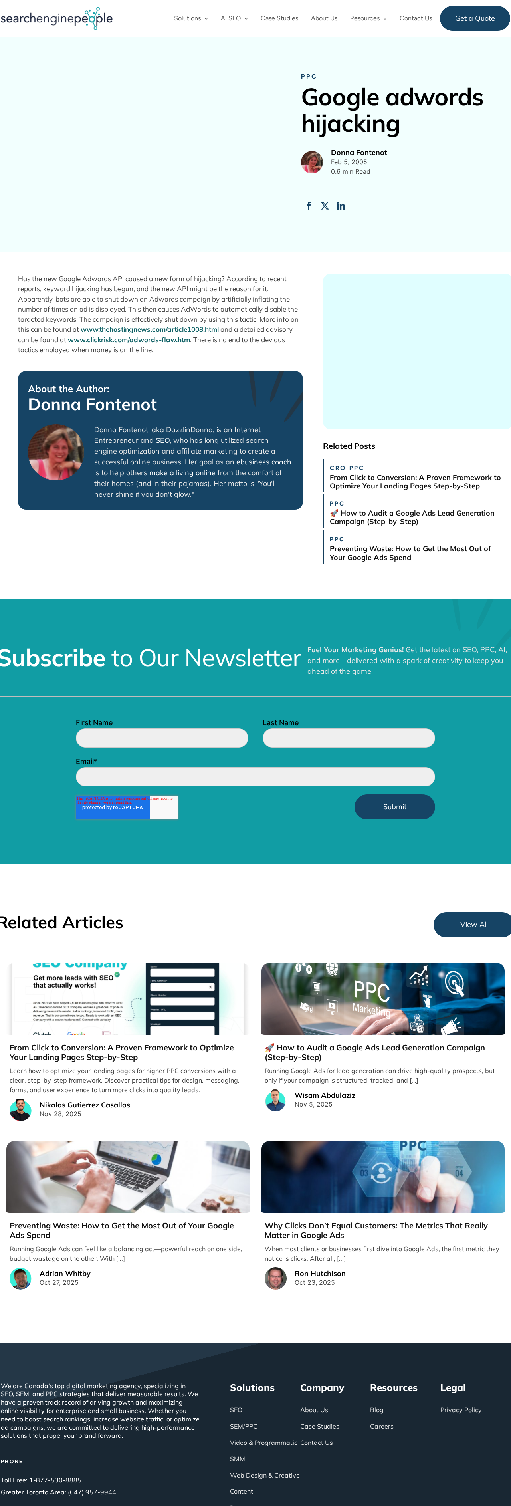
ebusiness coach (263, 461)
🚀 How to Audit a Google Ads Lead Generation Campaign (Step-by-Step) (412, 517)
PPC (309, 76)
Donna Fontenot (92, 404)
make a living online (182, 472)
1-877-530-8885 (55, 1480)
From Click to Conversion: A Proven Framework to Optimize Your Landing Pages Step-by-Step (415, 482)
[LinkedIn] (341, 206)
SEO (163, 440)
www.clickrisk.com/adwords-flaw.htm (129, 339)
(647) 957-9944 (92, 1492)
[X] (325, 206)
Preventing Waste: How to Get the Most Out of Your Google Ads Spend (410, 553)
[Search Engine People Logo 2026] (57, 10)
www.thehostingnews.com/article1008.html (150, 329)
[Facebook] (309, 206)
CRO (338, 467)
